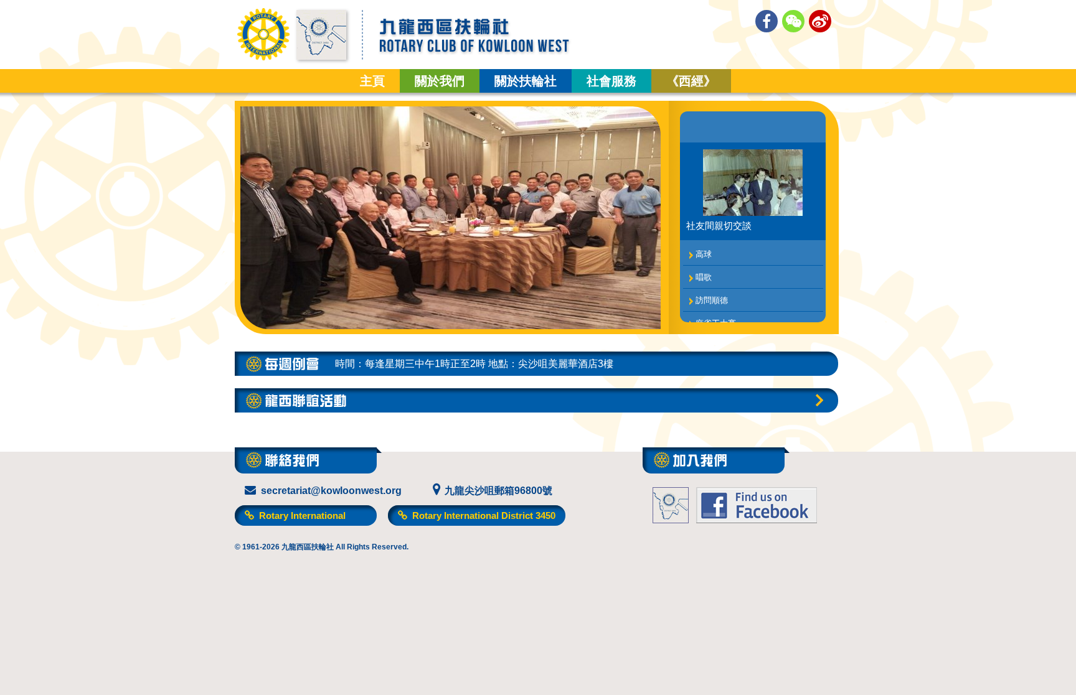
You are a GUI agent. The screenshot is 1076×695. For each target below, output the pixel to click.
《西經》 (691, 81)
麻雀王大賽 (716, 315)
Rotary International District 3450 (482, 515)
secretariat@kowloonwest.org (331, 490)
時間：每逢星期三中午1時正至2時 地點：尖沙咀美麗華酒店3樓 (474, 363)
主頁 (372, 81)
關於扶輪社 (525, 81)
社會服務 (611, 81)
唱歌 (704, 269)
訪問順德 (712, 292)
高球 (704, 246)
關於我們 (440, 81)
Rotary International (301, 515)
